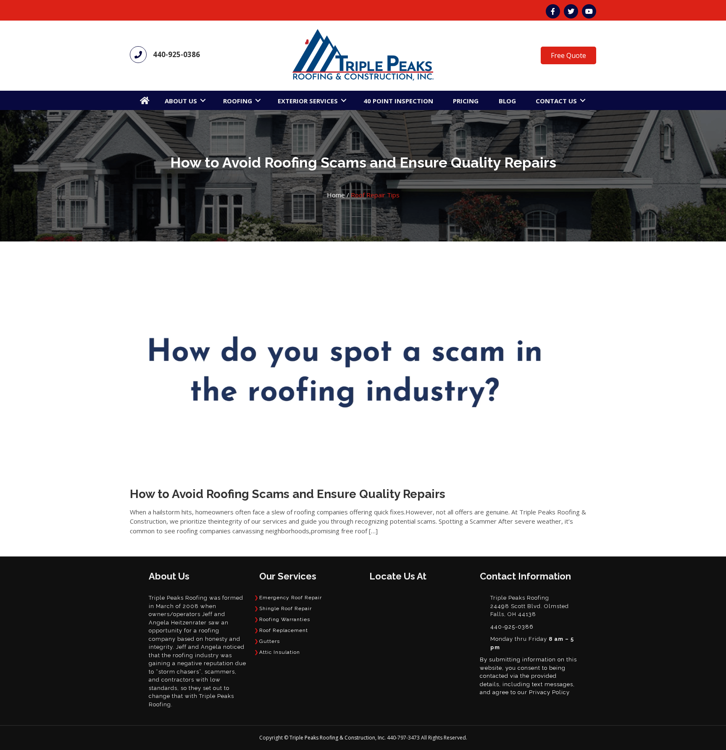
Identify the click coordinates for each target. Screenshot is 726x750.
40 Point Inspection (398, 101)
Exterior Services (308, 101)
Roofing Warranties (284, 619)
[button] (203, 100)
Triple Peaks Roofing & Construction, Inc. (338, 737)
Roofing (237, 101)
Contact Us (556, 101)
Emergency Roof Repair (290, 598)
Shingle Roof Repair (285, 608)
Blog (507, 101)
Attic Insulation (279, 652)
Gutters (269, 641)
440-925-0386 (176, 54)
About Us (181, 101)
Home (336, 195)
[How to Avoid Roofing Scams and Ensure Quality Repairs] (345, 370)
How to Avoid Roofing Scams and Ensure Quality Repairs (287, 494)
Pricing (466, 101)
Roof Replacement (283, 630)
